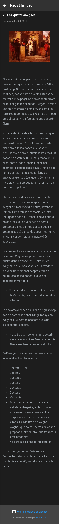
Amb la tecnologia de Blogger (31, 511)
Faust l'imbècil (22, 5)
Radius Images (40, 518)
